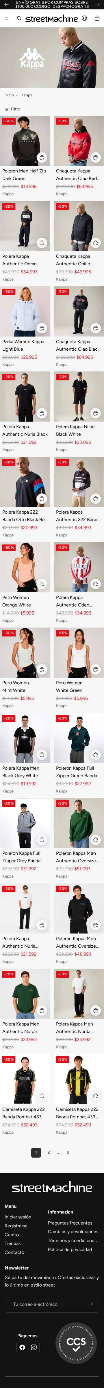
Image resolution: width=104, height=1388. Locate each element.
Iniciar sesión (18, 1217)
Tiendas (13, 1243)
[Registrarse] (90, 1304)
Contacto (14, 1252)
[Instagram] (33, 1347)
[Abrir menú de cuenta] (84, 18)
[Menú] (6, 18)
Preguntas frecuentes (70, 1223)
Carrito (12, 1234)
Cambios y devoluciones (73, 1231)
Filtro (15, 109)
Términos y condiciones (72, 1240)
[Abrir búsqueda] (19, 18)
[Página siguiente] (80, 1152)
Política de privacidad (70, 1249)
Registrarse (16, 1226)
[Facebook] (22, 1347)
